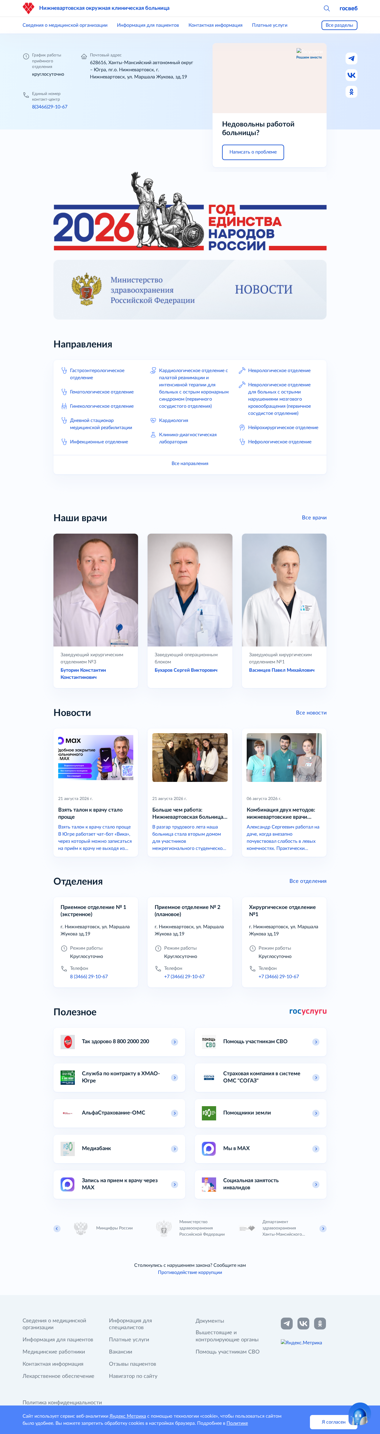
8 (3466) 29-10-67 (89, 976)
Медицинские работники (54, 1352)
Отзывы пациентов (132, 1364)
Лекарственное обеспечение (58, 1376)
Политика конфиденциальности (62, 1402)
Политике (237, 1423)
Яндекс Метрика (128, 1416)
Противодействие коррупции (190, 1272)
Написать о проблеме (253, 152)
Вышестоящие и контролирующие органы (227, 1336)
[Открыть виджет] (360, 1414)
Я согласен (334, 1422)
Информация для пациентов (148, 25)
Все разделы (339, 25)
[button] (326, 8)
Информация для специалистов (130, 1324)
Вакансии (120, 1352)
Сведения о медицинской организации (65, 25)
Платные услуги (269, 25)
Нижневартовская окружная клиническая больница (104, 8)
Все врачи (314, 518)
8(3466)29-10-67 (49, 107)
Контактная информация (216, 25)
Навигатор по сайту (133, 1376)
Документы (210, 1321)
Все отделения (308, 881)
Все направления (190, 463)
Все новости (311, 713)
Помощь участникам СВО (227, 1352)
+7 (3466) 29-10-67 (184, 976)
